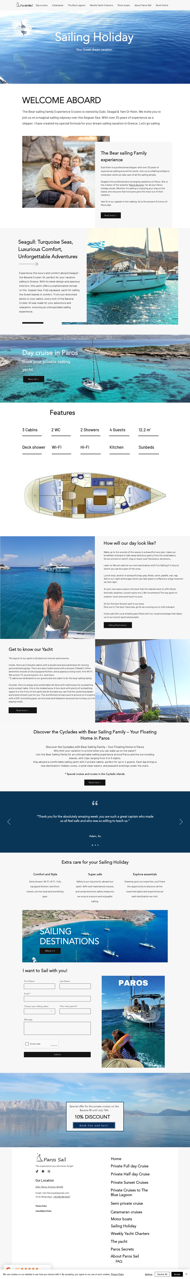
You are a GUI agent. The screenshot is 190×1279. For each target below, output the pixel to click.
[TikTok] (37, 1171)
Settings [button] (148, 1274)
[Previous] (8, 822)
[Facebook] (43, 1171)
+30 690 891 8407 (61, 1196)
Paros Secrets (136, 184)
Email (26, 994)
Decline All (162, 1274)
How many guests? (68, 1006)
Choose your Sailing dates (36, 1006)
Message (28, 1019)
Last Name (65, 981)
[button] (161, 1064)
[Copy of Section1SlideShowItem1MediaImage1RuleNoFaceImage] (94, 845)
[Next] (181, 822)
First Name (29, 981)
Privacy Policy (117, 1274)
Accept (177, 1274)
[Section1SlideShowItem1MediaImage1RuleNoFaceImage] (92, 845)
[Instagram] (48, 1171)
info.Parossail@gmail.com (55, 1192)
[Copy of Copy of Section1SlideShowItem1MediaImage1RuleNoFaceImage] (97, 845)
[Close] (186, 1274)
